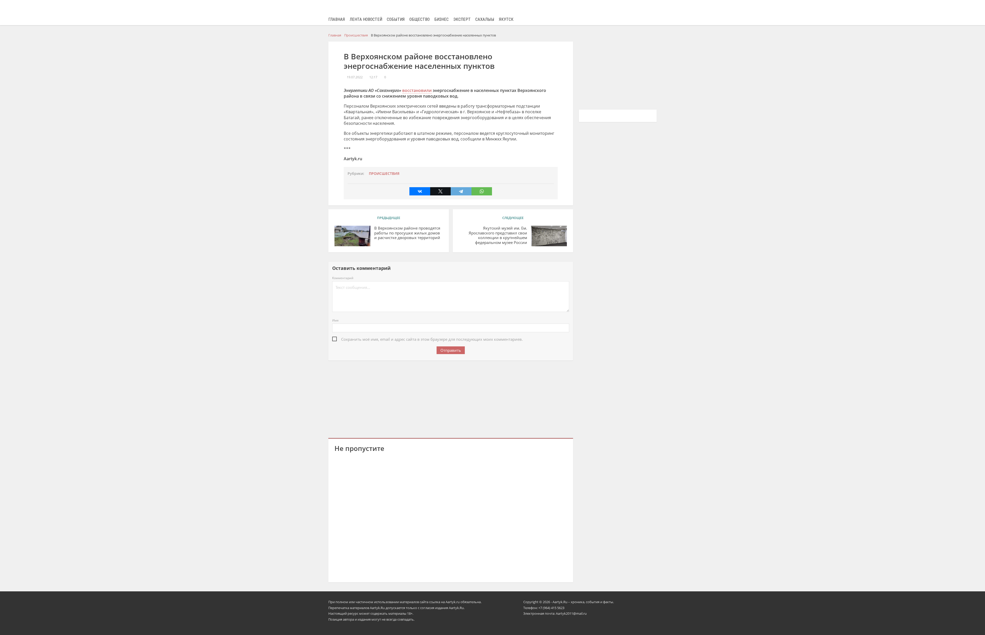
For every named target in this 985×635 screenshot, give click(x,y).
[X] (440, 191)
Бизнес (441, 19)
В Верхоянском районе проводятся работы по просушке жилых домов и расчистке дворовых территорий (407, 233)
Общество (419, 19)
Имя (335, 320)
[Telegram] (461, 191)
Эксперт (462, 19)
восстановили (417, 90)
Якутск (506, 19)
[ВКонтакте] (419, 191)
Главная (336, 19)
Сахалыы (484, 19)
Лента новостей (366, 19)
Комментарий (342, 278)
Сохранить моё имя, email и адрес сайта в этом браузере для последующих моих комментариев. (432, 339)
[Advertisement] (450, 398)
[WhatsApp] (481, 191)
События (396, 19)
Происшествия (384, 173)
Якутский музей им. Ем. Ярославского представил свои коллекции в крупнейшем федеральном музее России (498, 235)
